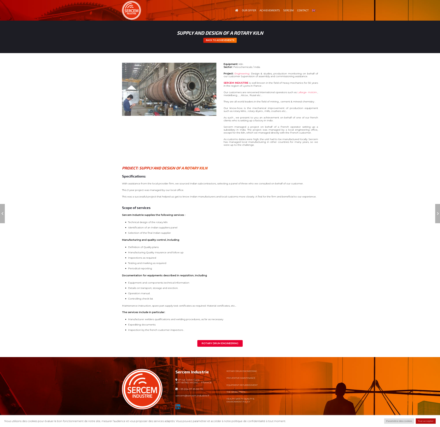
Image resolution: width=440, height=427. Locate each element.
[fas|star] (194, 407)
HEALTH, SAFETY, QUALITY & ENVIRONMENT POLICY (240, 400)
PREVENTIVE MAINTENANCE (241, 378)
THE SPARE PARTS (236, 392)
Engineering (241, 73)
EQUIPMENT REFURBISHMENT (242, 385)
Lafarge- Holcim (307, 92)
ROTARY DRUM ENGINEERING (242, 371)
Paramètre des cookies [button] (399, 421)
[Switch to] (314, 10)
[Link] (131, 10)
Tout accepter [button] (426, 421)
